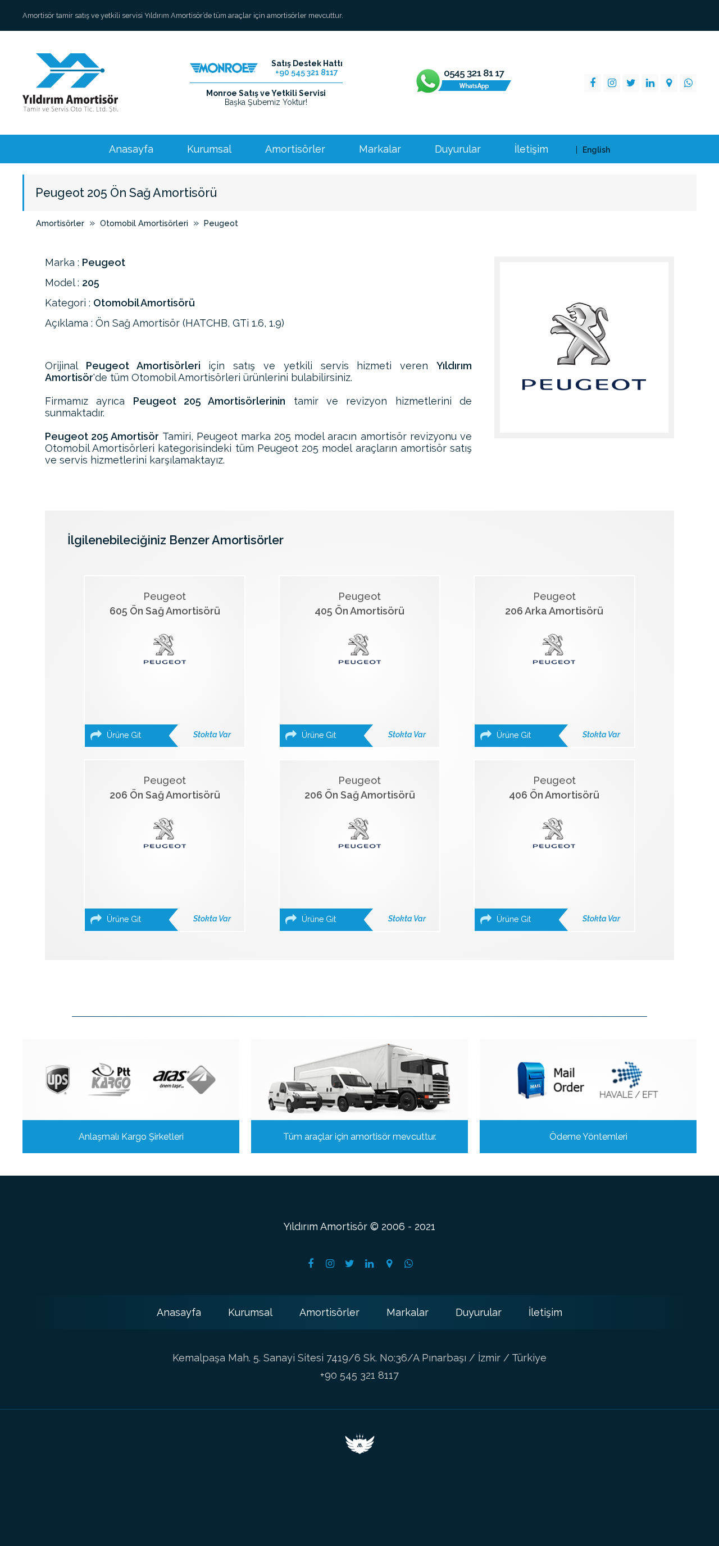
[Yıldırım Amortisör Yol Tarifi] (389, 1264)
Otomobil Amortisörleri (144, 223)
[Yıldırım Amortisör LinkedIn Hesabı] (369, 1264)
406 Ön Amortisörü (557, 849)
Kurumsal (209, 149)
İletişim (531, 149)
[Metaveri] (360, 1450)
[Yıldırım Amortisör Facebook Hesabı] (310, 1264)
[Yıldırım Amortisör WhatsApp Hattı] (463, 83)
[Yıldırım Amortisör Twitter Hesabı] (350, 1264)
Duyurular (458, 149)
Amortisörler (295, 149)
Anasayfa (131, 149)
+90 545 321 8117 (359, 1375)
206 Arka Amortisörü (557, 665)
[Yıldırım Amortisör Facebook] (592, 83)
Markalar (380, 149)
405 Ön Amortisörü (362, 665)
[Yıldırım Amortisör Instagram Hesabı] (330, 1264)
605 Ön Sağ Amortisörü (167, 665)
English (596, 150)
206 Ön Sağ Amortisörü (167, 849)
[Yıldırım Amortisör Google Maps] (669, 83)
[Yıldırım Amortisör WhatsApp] (688, 83)
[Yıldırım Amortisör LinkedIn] (649, 83)
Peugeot (221, 223)
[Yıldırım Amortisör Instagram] (611, 83)
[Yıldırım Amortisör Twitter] (630, 83)
